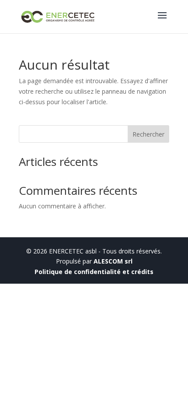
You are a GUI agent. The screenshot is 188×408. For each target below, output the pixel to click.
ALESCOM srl (113, 261)
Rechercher (148, 134)
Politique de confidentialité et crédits (94, 271)
